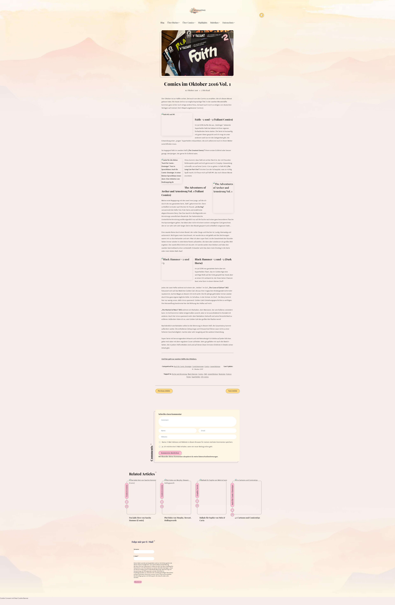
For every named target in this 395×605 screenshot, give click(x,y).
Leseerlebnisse (215, 366)
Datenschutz (228, 22)
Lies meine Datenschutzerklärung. (159, 564)
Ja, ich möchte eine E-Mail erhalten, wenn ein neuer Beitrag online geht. (187, 447)
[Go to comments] (126, 502)
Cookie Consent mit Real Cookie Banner (14, 598)
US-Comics (205, 377)
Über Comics (188, 22)
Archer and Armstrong (179, 374)
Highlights (202, 22)
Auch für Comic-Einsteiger (182, 366)
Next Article (232, 391)
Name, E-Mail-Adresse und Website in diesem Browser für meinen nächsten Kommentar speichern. (197, 442)
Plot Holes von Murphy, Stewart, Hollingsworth (177, 519)
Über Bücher (172, 22)
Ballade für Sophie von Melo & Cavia (212, 519)
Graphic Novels (197, 490)
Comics (206, 366)
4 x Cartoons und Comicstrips (247, 517)
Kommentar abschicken (170, 453)
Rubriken (214, 22)
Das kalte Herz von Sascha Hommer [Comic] (140, 519)
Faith (205, 374)
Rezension (222, 374)
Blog (162, 22)
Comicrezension (127, 491)
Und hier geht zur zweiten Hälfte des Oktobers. (179, 359)
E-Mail (136, 556)
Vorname (136, 549)
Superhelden (196, 377)
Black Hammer (192, 374)
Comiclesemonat (198, 366)
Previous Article (164, 391)
